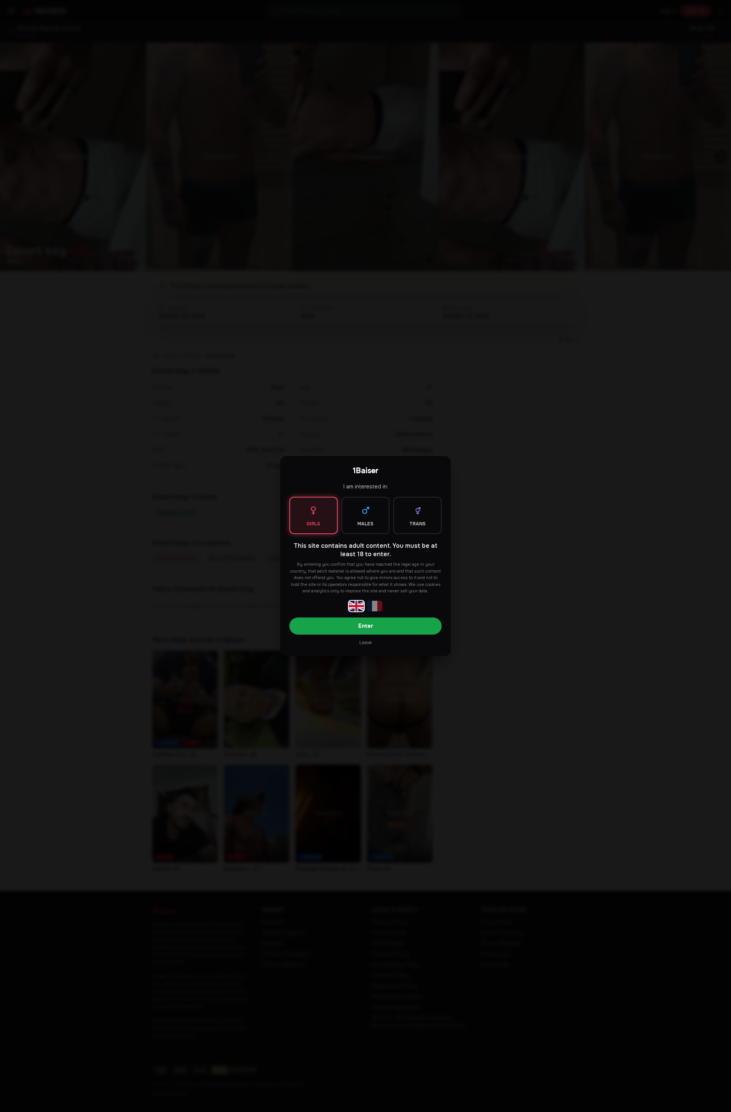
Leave (365, 643)
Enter (365, 625)
